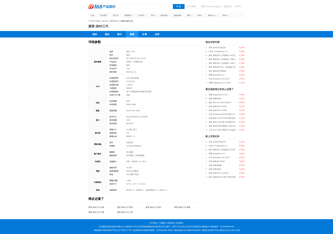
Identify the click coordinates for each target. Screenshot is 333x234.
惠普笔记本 (114, 21)
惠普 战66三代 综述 (96, 207)
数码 (189, 15)
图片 (119, 34)
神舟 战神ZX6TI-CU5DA (218, 173)
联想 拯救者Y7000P (217, 161)
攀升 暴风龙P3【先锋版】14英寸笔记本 (225, 63)
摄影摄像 (177, 15)
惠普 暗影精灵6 (215, 99)
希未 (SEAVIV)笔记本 (217, 47)
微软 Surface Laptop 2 (211, 6)
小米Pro (237, 6)
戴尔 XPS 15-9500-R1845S (220, 102)
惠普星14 (228, 6)
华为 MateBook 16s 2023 (219, 79)
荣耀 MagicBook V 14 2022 (220, 83)
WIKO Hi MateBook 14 (218, 51)
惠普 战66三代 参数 (182, 207)
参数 (132, 34)
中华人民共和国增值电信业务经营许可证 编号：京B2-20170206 (159, 227)
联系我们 (179, 223)
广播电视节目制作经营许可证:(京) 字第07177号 (112, 230)
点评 (157, 34)
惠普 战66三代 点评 (125, 212)
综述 (94, 34)
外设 (153, 15)
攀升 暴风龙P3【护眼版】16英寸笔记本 (225, 59)
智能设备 (164, 15)
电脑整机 (128, 15)
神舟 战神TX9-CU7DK (218, 110)
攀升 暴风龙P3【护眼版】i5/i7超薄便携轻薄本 (227, 55)
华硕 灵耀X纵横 (215, 165)
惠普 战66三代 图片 (154, 207)
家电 (199, 15)
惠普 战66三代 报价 (125, 207)
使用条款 (171, 223)
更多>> (225, 15)
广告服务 (162, 223)
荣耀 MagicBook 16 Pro (218, 95)
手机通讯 (103, 15)
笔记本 (115, 15)
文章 (144, 34)
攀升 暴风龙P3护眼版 (217, 71)
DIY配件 (141, 15)
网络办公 (211, 15)
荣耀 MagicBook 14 (217, 75)
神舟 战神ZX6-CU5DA (218, 106)
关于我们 (153, 223)
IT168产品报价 (102, 8)
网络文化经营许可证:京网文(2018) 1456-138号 (221, 230)
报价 (107, 34)
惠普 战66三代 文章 (96, 212)
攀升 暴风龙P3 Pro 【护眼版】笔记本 (224, 67)
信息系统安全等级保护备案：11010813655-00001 (152, 230)
